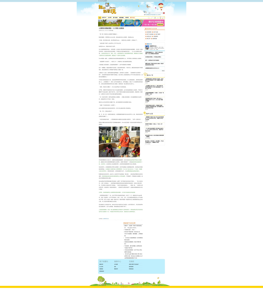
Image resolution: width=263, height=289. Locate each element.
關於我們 (101, 264)
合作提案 (116, 264)
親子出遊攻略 (150, 34)
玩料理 (127, 17)
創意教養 (149, 32)
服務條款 (101, 268)
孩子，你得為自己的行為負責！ (152, 60)
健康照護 (155, 38)
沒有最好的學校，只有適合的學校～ (153, 56)
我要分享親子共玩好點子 (134, 264)
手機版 (163, 0)
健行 (155, 14)
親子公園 (152, 14)
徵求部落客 (131, 266)
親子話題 (111, 30)
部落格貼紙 (131, 268)
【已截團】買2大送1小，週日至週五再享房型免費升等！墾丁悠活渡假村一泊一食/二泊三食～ (154, 87)
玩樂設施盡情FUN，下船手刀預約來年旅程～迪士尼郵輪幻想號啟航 (154, 53)
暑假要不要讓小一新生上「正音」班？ (154, 124)
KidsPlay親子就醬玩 (108, 9)
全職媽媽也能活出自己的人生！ (152, 68)
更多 (157, 49)
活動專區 (156, 36)
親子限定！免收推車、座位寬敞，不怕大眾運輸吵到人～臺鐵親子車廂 (154, 141)
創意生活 (149, 36)
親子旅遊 (148, 14)
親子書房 (158, 34)
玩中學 (159, 14)
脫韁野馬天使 (106, 218)
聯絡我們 (116, 268)
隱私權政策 (102, 271)
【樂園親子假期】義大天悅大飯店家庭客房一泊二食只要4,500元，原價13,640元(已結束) (154, 118)
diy (156, 14)
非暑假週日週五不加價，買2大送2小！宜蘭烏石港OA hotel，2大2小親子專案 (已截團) (154, 100)
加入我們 (101, 266)
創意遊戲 (121, 17)
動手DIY (104, 17)
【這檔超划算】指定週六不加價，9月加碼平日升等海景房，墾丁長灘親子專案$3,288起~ (154, 80)
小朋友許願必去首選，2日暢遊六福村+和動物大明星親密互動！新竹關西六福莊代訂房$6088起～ (154, 106)
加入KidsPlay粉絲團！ (103, 0)
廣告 (115, 266)
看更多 (163, 70)
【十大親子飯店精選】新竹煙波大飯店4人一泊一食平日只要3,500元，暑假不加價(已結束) (154, 130)
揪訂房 (148, 38)
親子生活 (132, 17)
